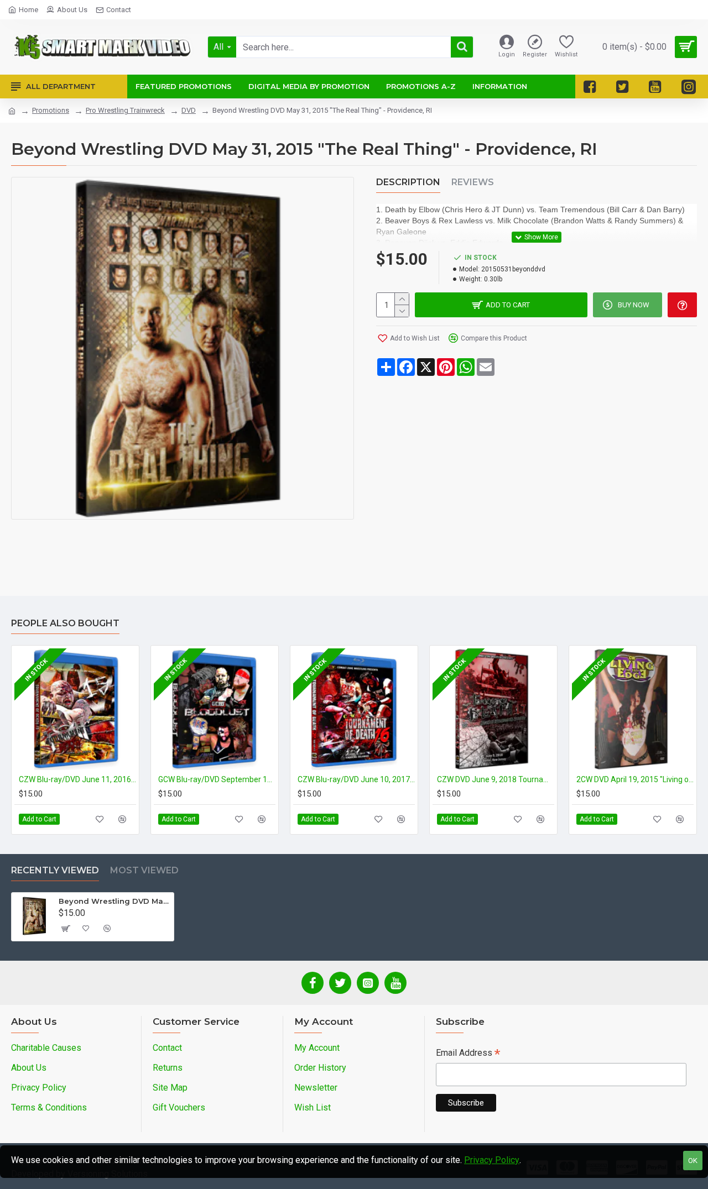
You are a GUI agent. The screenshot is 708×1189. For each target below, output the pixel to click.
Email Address (468, 1053)
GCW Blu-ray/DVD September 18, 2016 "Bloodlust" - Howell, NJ (216, 779)
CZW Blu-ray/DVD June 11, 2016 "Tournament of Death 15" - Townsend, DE (77, 779)
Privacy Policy (491, 1160)
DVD (188, 110)
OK (692, 1160)
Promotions (50, 110)
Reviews (472, 182)
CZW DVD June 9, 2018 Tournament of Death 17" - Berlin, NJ (495, 779)
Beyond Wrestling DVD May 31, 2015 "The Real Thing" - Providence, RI (114, 901)
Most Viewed (144, 870)
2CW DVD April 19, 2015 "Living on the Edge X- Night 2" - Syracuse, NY (635, 779)
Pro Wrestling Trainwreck (125, 110)
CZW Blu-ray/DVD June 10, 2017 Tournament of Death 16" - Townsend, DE (356, 779)
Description (408, 182)
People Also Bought (65, 623)
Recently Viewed (55, 870)
